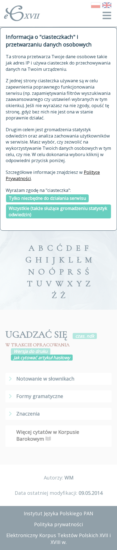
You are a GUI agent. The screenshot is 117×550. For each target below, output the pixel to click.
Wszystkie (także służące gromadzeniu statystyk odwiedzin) (58, 211)
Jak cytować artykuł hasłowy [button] (42, 358)
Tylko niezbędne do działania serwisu (47, 198)
